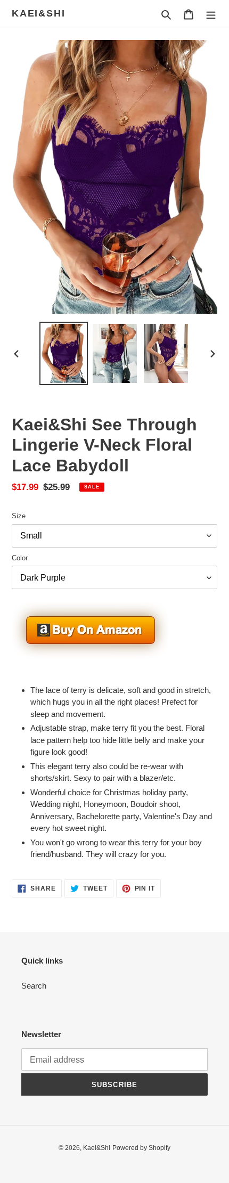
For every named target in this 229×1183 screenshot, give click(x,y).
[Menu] (211, 14)
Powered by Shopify (141, 1148)
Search (33, 985)
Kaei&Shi (38, 13)
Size (19, 516)
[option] (63, 353)
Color (20, 558)
